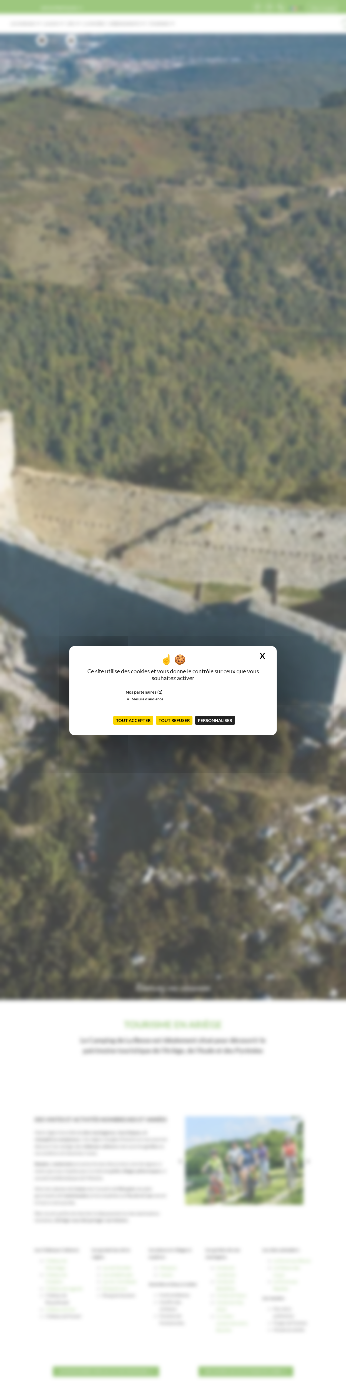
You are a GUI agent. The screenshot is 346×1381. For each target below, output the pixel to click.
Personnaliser (215, 720)
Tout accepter (133, 720)
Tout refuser (174, 720)
